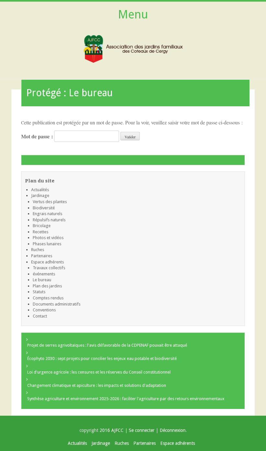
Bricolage (42, 225)
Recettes (40, 231)
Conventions (44, 309)
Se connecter (141, 430)
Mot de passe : (37, 136)
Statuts (39, 291)
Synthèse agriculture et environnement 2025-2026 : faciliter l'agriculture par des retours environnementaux (125, 398)
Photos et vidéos (48, 237)
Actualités (40, 189)
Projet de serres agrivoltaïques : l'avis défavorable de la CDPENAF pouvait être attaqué (107, 345)
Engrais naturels (47, 213)
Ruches (37, 249)
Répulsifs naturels (49, 219)
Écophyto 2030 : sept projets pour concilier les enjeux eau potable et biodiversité (102, 358)
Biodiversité (44, 207)
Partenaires (41, 255)
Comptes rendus (48, 297)
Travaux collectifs (49, 267)
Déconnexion (173, 430)
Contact (40, 316)
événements (44, 274)
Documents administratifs (56, 304)
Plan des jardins (47, 285)
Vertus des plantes (50, 201)
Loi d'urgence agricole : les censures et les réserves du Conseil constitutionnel (99, 372)
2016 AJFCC (112, 430)
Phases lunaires (47, 243)
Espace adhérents (47, 262)
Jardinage (40, 195)
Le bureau (42, 279)
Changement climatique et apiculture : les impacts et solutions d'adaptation (96, 385)
